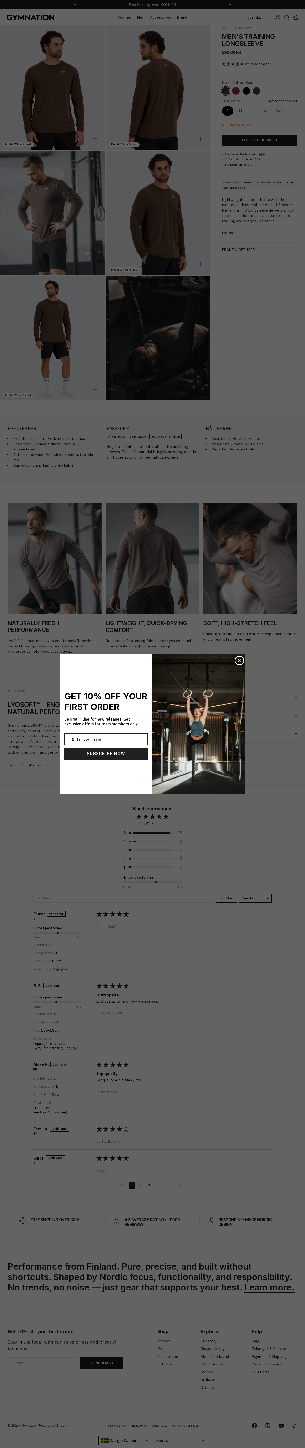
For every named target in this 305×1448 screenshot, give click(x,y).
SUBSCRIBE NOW (106, 753)
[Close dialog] (239, 660)
